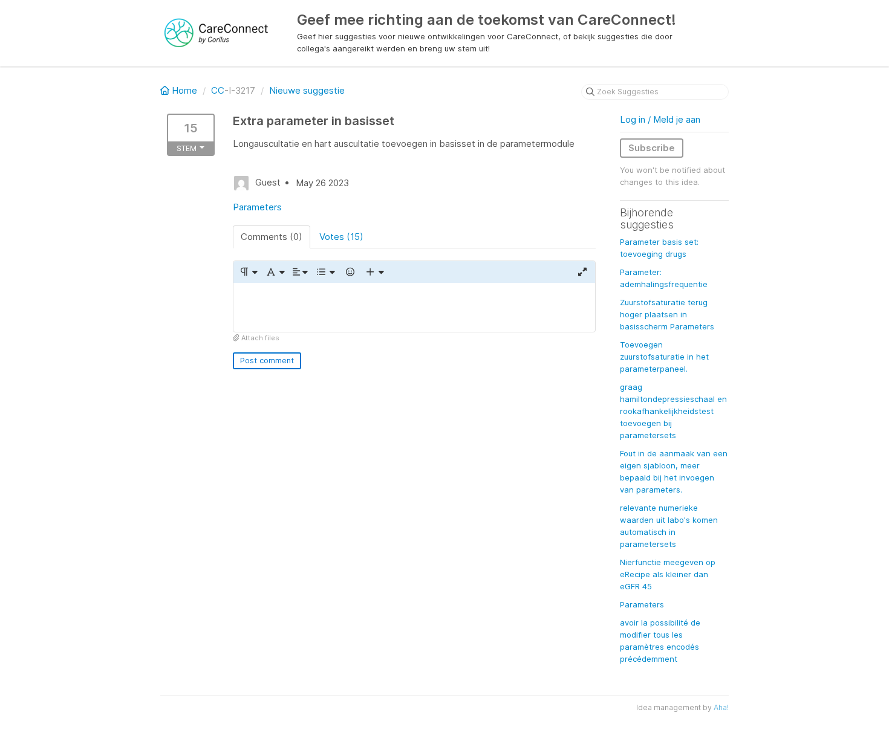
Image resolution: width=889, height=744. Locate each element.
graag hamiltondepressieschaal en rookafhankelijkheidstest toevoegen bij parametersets (673, 411)
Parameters (257, 207)
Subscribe (651, 148)
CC (217, 90)
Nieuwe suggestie (307, 90)
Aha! (721, 707)
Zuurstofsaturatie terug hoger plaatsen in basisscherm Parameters (667, 314)
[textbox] (414, 307)
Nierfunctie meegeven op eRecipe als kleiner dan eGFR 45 (667, 574)
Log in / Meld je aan (660, 119)
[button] (248, 272)
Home (184, 90)
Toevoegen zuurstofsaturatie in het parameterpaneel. (664, 357)
